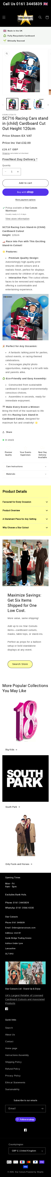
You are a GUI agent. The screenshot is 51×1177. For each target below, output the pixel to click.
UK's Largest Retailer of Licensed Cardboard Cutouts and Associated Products (25, 999)
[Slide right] (48, 105)
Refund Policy (12, 1069)
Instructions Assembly (17, 1055)
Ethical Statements (15, 1082)
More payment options (25, 200)
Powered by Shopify (34, 1172)
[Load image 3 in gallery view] (38, 104)
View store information (17, 218)
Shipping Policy (13, 1062)
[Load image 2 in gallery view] (25, 104)
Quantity (6, 165)
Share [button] (9, 432)
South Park (11, 807)
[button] (4, 17)
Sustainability (12, 1089)
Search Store (20, 664)
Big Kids (9, 749)
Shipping (6, 153)
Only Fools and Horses (17, 864)
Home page (11, 1048)
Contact (9, 1041)
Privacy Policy (13, 1075)
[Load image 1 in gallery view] (12, 104)
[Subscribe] (42, 1108)
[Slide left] (3, 105)
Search (9, 1028)
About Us (10, 1034)
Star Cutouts (20, 1172)
